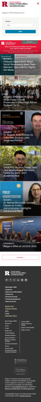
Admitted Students (10, 335)
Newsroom (8, 323)
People (7, 328)
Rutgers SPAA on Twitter (6, 280)
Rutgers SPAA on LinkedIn (18, 280)
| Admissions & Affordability (13, 292)
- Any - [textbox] (9, 25)
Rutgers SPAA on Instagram (14, 280)
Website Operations (25, 396)
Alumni (7, 346)
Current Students (9, 333)
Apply (7, 311)
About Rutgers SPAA (11, 321)
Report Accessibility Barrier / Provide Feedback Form (19, 388)
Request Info (9, 306)
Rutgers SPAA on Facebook (10, 280)
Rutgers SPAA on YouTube (22, 280)
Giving (7, 313)
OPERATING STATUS (11, 316)
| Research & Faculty (11, 296)
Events (7, 326)
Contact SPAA (25, 321)
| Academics (8, 289)
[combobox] (20, 25)
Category (7, 21)
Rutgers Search (25, 330)
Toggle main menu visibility (38, 3)
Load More (20, 257)
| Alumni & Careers (10, 301)
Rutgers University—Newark (26, 324)
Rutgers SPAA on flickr (26, 280)
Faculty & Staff (9, 348)
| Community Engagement (12, 299)
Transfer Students (10, 338)
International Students (11, 344)
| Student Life (9, 294)
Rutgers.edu (8, 330)
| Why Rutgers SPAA (11, 287)
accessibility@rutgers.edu (19, 387)
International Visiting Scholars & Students (11, 351)
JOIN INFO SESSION (11, 309)
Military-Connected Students (10, 340)
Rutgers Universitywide (27, 327)
